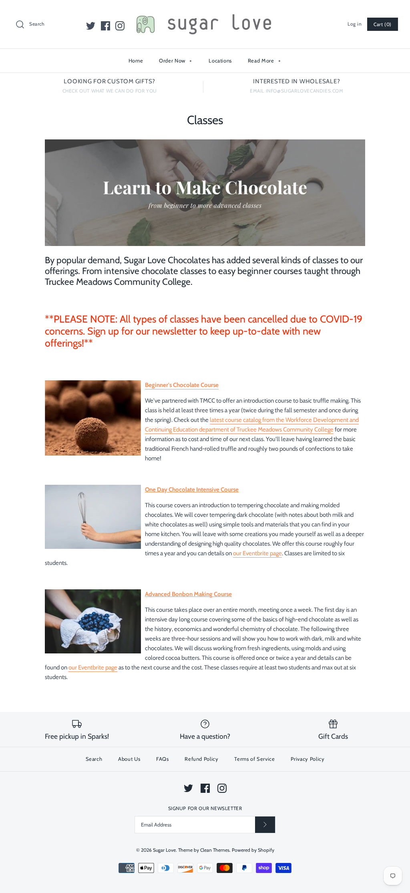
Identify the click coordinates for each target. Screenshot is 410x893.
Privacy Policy (307, 759)
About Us (129, 759)
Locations (220, 60)
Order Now (175, 60)
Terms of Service (254, 759)
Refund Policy (201, 759)
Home (136, 60)
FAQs (162, 759)
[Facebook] (105, 25)
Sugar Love (164, 850)
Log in (355, 24)
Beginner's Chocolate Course (182, 385)
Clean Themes (214, 850)
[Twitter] (90, 25)
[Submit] (265, 824)
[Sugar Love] (205, 12)
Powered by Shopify (253, 850)
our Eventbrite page (257, 553)
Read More (264, 60)
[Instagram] (120, 25)
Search (94, 759)
